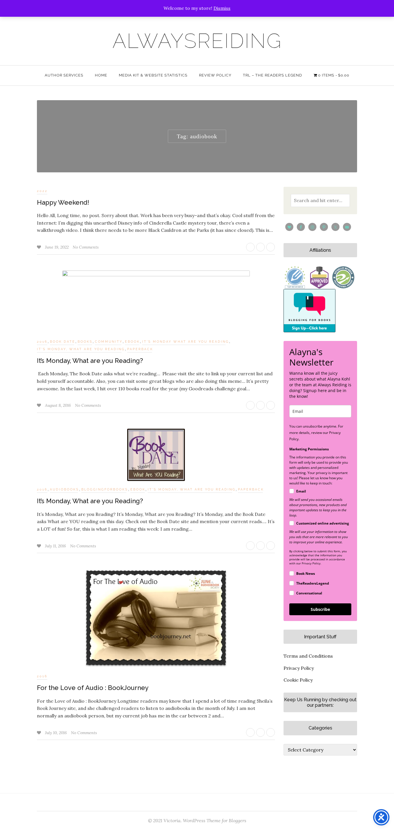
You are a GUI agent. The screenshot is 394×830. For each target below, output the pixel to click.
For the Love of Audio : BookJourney (93, 687)
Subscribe (320, 609)
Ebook (132, 342)
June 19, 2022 (57, 247)
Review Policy (215, 75)
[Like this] (39, 247)
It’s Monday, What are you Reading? (90, 360)
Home (101, 75)
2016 (42, 342)
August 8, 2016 (58, 405)
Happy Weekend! (63, 202)
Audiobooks (64, 489)
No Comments (86, 247)
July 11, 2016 (56, 546)
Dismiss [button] (221, 8)
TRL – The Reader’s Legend (272, 75)
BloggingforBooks (104, 489)
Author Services (64, 75)
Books (85, 342)
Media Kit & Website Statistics (153, 75)
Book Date (62, 342)
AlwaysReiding (197, 41)
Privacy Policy (299, 668)
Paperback (140, 349)
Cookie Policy (298, 680)
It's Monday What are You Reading (185, 342)
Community (109, 342)
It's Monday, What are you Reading (81, 349)
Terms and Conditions (308, 656)
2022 (42, 191)
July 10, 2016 (56, 732)
